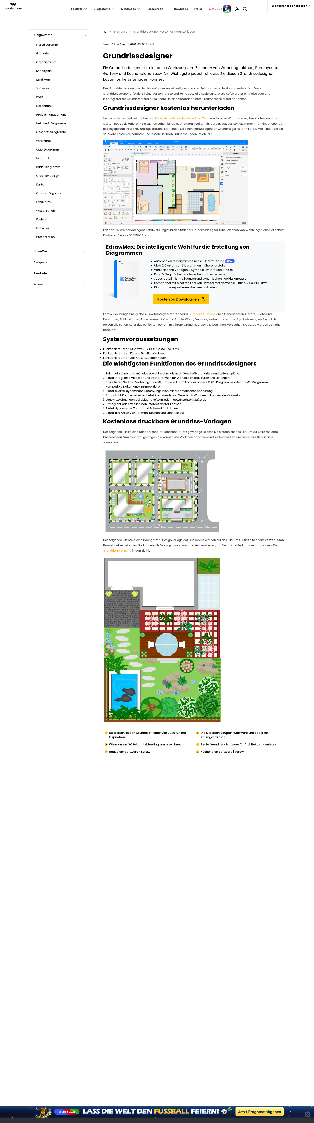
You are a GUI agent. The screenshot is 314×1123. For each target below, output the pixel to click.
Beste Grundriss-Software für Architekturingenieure (238, 744)
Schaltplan (44, 71)
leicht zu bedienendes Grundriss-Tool (181, 118)
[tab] (58, 35)
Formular (42, 228)
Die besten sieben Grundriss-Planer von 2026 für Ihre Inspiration (147, 735)
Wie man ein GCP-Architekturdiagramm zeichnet (145, 744)
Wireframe (44, 141)
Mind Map (43, 80)
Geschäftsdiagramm (51, 132)
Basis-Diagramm (48, 167)
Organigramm (46, 62)
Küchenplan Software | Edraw (222, 752)
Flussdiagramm (47, 45)
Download (181, 9)
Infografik (43, 158)
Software (42, 88)
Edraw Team (120, 44)
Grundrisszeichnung (117, 550)
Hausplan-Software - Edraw (129, 752)
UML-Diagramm (47, 149)
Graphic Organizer (49, 193)
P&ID (39, 97)
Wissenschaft (45, 211)
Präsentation (45, 237)
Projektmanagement (51, 115)
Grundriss (43, 53)
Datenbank (44, 106)
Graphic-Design (47, 176)
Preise (198, 9)
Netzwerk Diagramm (51, 123)
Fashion (41, 219)
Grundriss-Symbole (204, 314)
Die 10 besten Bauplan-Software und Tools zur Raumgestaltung (234, 735)
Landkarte (43, 202)
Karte (40, 184)
